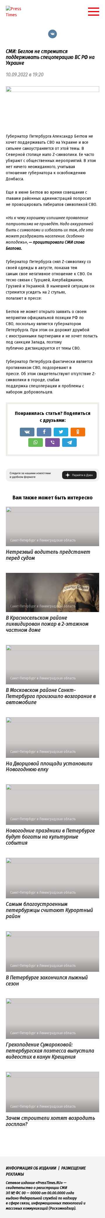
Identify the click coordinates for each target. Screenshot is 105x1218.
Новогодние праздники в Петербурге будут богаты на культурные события (50, 836)
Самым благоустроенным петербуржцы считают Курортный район (49, 910)
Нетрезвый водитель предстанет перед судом (48, 554)
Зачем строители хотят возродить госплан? (50, 1121)
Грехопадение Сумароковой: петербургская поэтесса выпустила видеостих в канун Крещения (50, 1050)
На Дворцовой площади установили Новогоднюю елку (49, 766)
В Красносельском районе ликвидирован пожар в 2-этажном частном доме (47, 623)
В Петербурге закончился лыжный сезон (47, 980)
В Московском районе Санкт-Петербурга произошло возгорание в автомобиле (51, 696)
